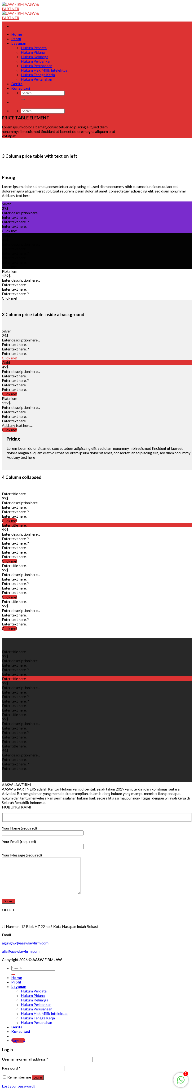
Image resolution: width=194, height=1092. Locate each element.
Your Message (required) (22, 855)
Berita (16, 83)
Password (11, 1068)
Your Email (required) (19, 841)
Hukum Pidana (33, 52)
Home (16, 34)
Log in (38, 1077)
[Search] (23, 99)
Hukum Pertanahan (36, 79)
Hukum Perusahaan (36, 65)
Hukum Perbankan (36, 61)
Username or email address (25, 1059)
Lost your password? (18, 1086)
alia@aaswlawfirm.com (21, 951)
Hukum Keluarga (34, 56)
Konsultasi (20, 88)
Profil (16, 38)
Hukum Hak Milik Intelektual (44, 70)
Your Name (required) (19, 828)
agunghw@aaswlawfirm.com (25, 943)
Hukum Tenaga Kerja (38, 74)
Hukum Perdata (34, 47)
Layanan (18, 43)
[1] (181, 1082)
